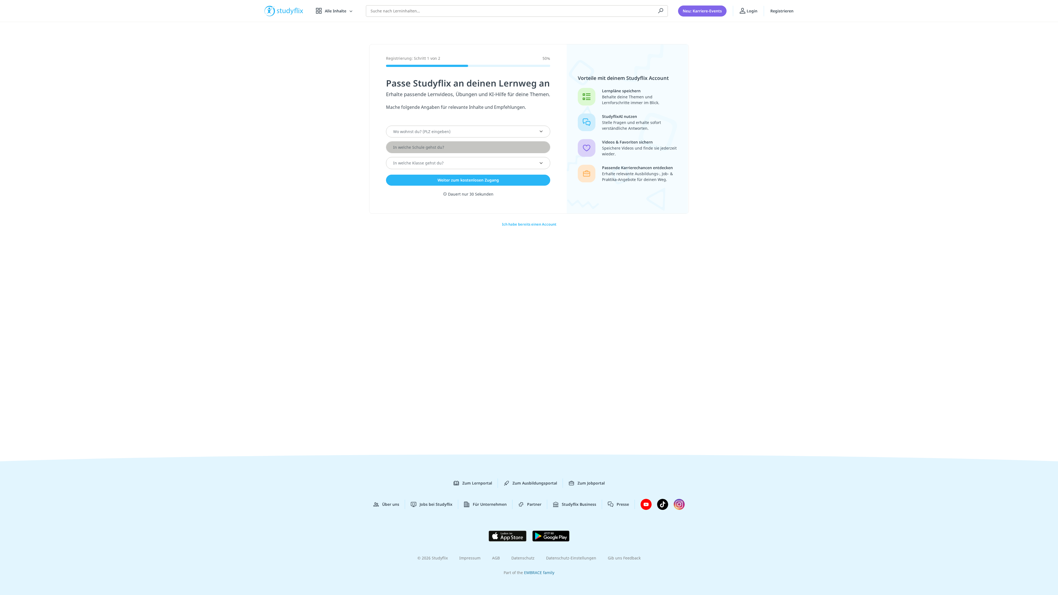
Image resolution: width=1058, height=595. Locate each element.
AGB (496, 558)
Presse (623, 504)
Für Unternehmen (490, 504)
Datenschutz (523, 558)
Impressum (470, 558)
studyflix (290, 10)
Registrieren (782, 10)
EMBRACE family (539, 572)
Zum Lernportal (477, 483)
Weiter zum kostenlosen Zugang (468, 180)
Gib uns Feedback (624, 558)
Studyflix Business (579, 504)
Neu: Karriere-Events (702, 10)
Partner (534, 504)
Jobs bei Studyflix (436, 504)
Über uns (390, 504)
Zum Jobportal (591, 483)
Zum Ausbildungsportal (534, 483)
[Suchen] (661, 11)
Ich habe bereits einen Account (529, 224)
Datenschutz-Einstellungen (571, 558)
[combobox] (461, 132)
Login (751, 10)
